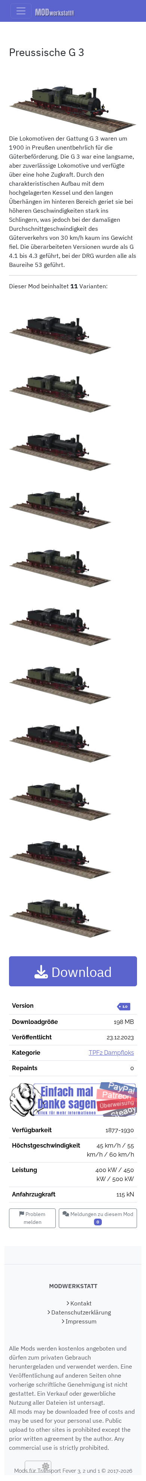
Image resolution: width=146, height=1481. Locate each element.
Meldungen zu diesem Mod (101, 1218)
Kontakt (80, 1303)
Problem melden (34, 1218)
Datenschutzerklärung (80, 1312)
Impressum (80, 1321)
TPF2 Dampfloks (111, 1052)
